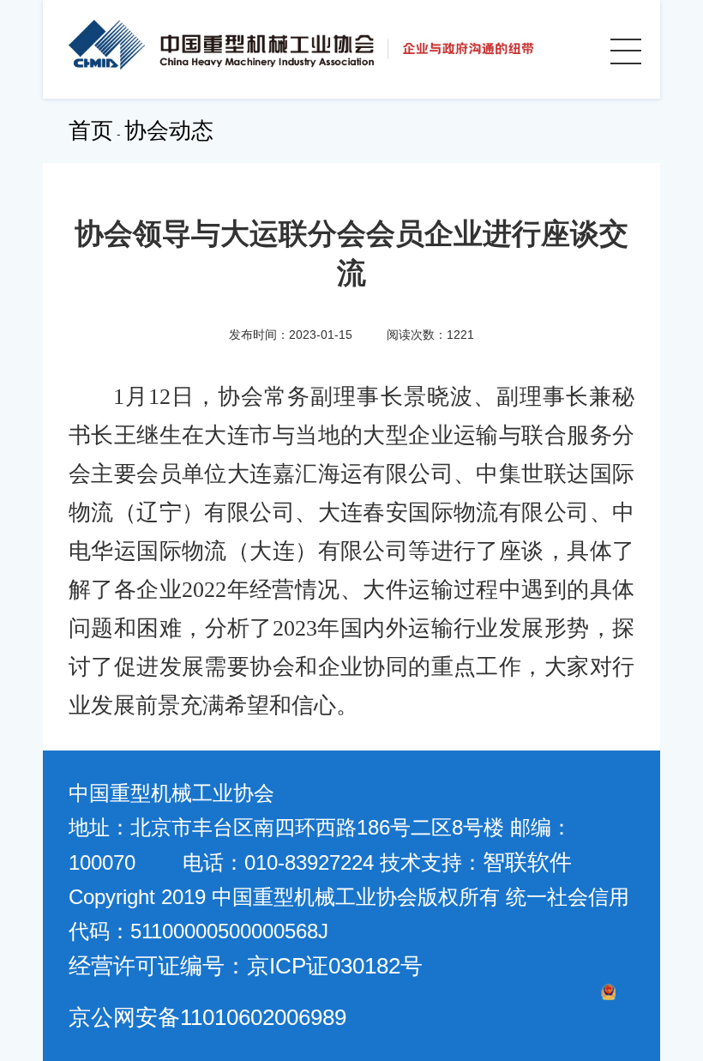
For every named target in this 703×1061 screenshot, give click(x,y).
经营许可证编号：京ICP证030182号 (246, 966)
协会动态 (168, 130)
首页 (91, 130)
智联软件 (527, 862)
